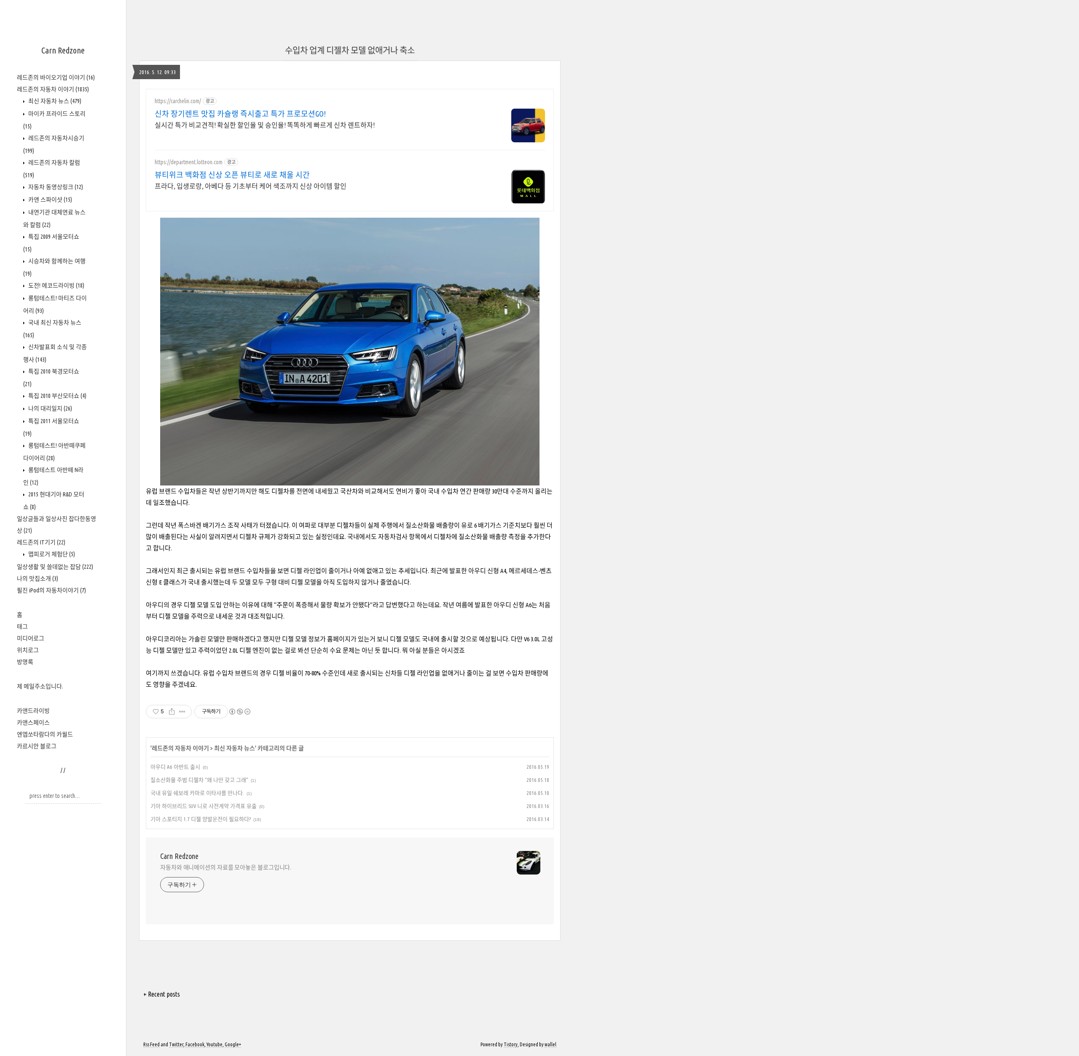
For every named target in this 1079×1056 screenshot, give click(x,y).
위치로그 (28, 650)
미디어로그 (30, 638)
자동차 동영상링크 (55, 187)
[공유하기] (171, 711)
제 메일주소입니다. (40, 686)
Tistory (511, 1044)
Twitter (176, 1044)
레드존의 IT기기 (41, 542)
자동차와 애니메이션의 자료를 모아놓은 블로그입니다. (225, 867)
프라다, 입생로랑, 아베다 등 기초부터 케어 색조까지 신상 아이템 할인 (250, 186)
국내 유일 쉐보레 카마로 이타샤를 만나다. (197, 793)
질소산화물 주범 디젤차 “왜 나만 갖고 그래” (199, 780)
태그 (22, 626)
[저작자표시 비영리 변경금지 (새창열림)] (239, 711)
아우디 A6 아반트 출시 (175, 767)
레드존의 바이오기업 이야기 (56, 77)
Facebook (194, 1044)
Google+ (233, 1044)
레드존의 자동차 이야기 (53, 89)
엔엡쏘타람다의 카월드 (45, 734)
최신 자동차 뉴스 (54, 101)
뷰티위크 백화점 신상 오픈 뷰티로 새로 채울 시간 (232, 175)
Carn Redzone (63, 50)
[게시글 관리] (182, 711)
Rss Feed (151, 1044)
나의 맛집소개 (37, 578)
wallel (550, 1044)
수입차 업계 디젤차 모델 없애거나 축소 (350, 50)
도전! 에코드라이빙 (55, 285)
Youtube (215, 1044)
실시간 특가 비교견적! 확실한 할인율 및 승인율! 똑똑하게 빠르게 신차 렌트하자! (265, 125)
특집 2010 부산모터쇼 (56, 395)
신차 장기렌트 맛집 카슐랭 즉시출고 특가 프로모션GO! (240, 113)
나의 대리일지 (49, 408)
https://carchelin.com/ (178, 101)
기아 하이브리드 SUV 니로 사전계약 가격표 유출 (203, 806)
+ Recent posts (161, 994)
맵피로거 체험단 (51, 554)
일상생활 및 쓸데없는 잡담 (55, 566)
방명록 (25, 662)
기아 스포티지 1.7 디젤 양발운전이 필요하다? (200, 819)
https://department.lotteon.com (189, 162)
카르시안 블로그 (36, 746)
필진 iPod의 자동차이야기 (51, 590)
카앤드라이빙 (33, 710)
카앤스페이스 (33, 722)
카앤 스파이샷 (49, 199)
